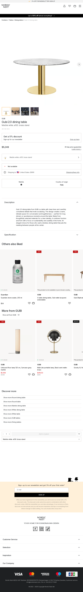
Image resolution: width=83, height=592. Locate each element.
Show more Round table (12, 402)
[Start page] (6, 6)
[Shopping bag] (74, 6)
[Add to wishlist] (29, 303)
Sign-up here (74, 139)
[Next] (79, 64)
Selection (6, 547)
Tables (11, 20)
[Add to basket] (33, 303)
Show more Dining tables (12, 422)
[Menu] (80, 6)
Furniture (4, 20)
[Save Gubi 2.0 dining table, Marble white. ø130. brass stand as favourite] (79, 434)
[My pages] (64, 6)
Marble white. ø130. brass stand (14, 439)
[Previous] (4, 64)
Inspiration (7, 555)
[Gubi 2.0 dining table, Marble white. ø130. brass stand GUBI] (41, 64)
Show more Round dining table (14, 397)
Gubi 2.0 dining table (30, 20)
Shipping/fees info (72, 172)
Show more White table (11, 414)
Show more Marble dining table (14, 406)
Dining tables (19, 20)
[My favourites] (69, 6)
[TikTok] (48, 528)
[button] (6, 129)
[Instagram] (41, 528)
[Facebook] (35, 528)
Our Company (8, 563)
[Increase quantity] (9, 434)
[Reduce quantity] (3, 434)
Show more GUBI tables (11, 418)
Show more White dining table (14, 410)
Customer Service (10, 539)
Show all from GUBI (9, 315)
